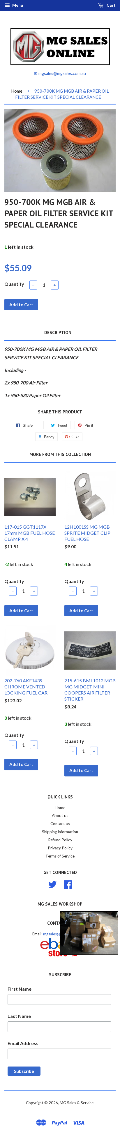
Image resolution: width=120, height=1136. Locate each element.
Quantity (14, 284)
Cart (111, 5)
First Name (19, 989)
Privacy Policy (60, 848)
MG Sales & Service (76, 1102)
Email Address (23, 1043)
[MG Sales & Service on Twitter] (52, 883)
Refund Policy (60, 840)
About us (60, 815)
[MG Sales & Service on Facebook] (67, 883)
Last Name (19, 1016)
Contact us (60, 823)
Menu (17, 5)
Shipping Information (60, 831)
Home (16, 91)
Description (57, 332)
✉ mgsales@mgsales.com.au (60, 73)
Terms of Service (60, 856)
